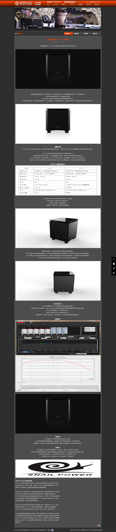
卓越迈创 (49, 530)
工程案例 (80, 4)
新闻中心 (63, 4)
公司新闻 (67, 33)
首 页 (48, 4)
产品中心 (72, 4)
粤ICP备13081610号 (34, 530)
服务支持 (88, 4)
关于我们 (55, 4)
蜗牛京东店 (97, 2)
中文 (88, 2)
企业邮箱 (92, 2)
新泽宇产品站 (89, 530)
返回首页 (73, 530)
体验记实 (95, 33)
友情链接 (95, 530)
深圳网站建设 (42, 530)
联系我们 (96, 4)
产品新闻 (85, 33)
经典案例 (76, 33)
